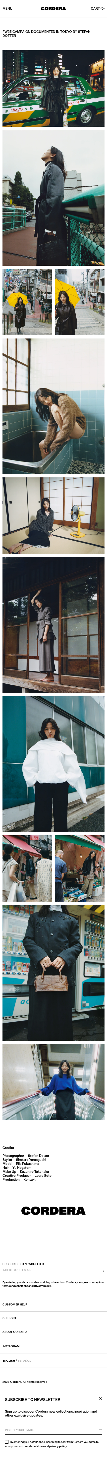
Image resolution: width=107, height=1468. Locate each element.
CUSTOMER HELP (14, 1304)
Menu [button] (7, 9)
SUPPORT (9, 1318)
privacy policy (58, 1446)
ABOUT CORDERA (14, 1332)
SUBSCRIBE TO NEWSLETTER (23, 1264)
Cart (98, 9)
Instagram (11, 1346)
